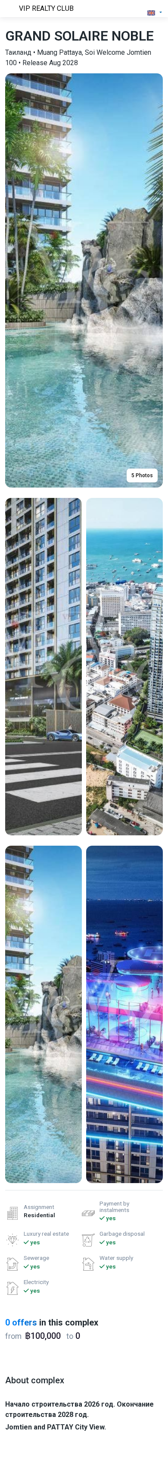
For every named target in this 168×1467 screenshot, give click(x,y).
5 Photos (142, 475)
